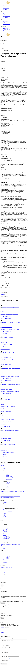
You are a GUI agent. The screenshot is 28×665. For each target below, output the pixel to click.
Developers (5, 17)
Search (4, 516)
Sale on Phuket (6, 28)
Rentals (4, 6)
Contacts (7, 487)
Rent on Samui (6, 30)
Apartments (5, 13)
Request (2, 459)
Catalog (4, 514)
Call (1, 298)
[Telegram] (3, 499)
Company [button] (5, 524)
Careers (7, 483)
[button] (1, 611)
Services (7, 484)
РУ (1, 545)
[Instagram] (1, 499)
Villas (4, 14)
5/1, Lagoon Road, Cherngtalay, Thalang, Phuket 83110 (12, 491)
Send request (3, 294)
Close (2, 617)
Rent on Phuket (6, 29)
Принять (2, 627)
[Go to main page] (5, 3)
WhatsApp (4, 298)
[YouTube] (7, 499)
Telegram (3, 465)
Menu (4, 517)
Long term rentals (6, 24)
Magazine (8, 485)
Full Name (4, 640)
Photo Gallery (3, 40)
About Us (8, 482)
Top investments (6, 16)
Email (3, 645)
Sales (4, 5)
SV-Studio (10, 511)
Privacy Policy (6, 509)
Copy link (3, 602)
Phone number (5, 642)
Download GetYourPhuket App (7, 497)
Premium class (6, 8)
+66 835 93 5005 (4, 496)
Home (4, 513)
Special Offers (6, 9)
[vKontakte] (5, 499)
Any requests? (5, 656)
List (4, 515)
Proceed (2, 632)
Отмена (6, 627)
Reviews (7, 528)
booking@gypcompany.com (14, 496)
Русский (5, 502)
